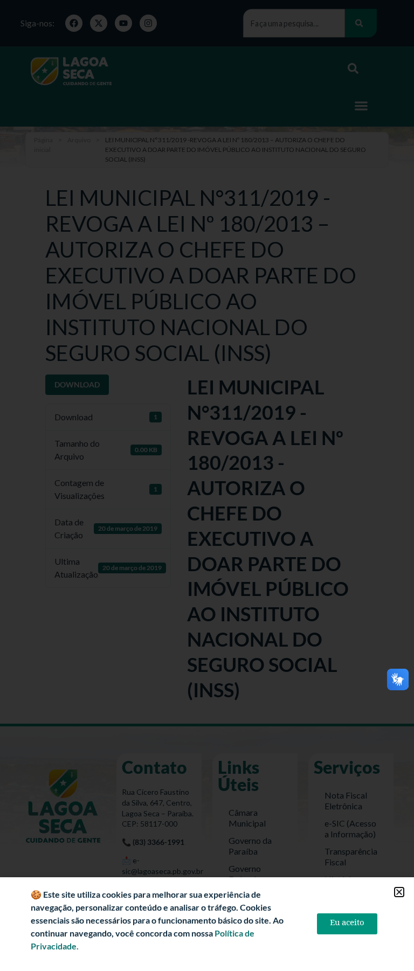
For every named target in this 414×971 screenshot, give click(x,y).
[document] (207, 485)
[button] (399, 892)
